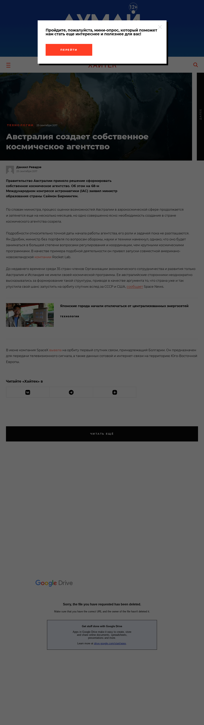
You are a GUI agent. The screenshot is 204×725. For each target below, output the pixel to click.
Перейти (68, 49)
